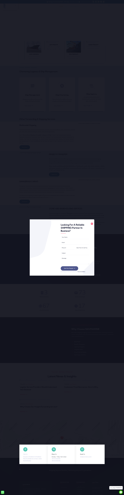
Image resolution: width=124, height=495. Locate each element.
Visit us (25, 454)
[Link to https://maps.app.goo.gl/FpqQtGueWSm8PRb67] (25, 449)
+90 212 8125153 (56, 460)
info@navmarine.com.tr (85, 456)
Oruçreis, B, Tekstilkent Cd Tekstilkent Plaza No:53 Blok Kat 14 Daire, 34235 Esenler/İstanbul (32, 458)
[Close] (92, 224)
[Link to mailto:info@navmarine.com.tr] (82, 449)
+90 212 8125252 (56, 458)
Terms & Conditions (81, 271)
